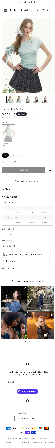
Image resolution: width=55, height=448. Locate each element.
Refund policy (43, 438)
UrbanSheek (17, 438)
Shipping (14, 118)
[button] (5, 10)
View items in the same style (27, 181)
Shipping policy (36, 442)
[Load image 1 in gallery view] (10, 99)
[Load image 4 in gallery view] (36, 99)
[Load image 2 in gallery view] (19, 99)
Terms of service (23, 442)
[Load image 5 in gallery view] (45, 99)
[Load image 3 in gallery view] (27, 99)
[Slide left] (3, 100)
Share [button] (8, 189)
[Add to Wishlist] (50, 170)
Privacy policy (9, 442)
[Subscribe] (47, 382)
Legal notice (48, 442)
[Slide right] (52, 100)
